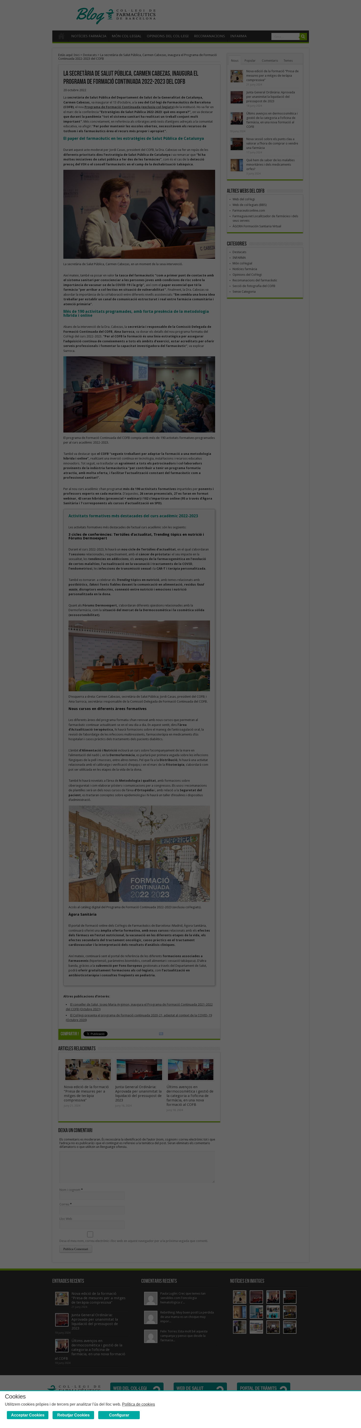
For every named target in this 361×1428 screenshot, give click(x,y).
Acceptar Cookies (27, 1415)
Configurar (119, 1415)
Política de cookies (138, 1404)
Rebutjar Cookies (73, 1415)
